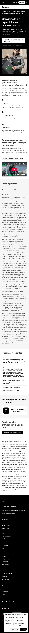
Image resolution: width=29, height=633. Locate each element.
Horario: (4, 190)
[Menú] (27, 2)
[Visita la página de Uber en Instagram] (10, 601)
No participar (14, 629)
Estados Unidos (6, 11)
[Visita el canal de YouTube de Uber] (6, 601)
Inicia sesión (14, 2)
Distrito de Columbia (18, 11)
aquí (20, 624)
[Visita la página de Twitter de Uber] (13, 601)
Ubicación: (5, 187)
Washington (5, 13)
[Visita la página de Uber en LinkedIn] (2, 601)
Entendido (23, 629)
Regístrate (21, 2)
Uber (3, 2)
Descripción (5, 194)
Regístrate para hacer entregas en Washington (13, 40)
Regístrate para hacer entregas (12, 432)
